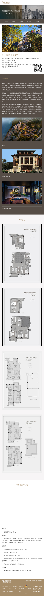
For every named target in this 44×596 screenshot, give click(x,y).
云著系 (21, 21)
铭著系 (13, 21)
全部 (6, 21)
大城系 (37, 21)
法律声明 (40, 581)
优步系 (29, 21)
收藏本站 (28, 581)
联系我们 (34, 581)
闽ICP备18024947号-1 (21, 588)
